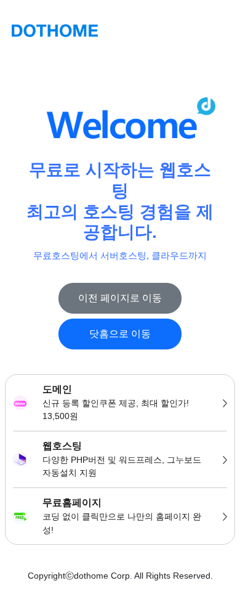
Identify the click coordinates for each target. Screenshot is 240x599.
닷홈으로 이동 (120, 333)
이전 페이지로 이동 (120, 298)
